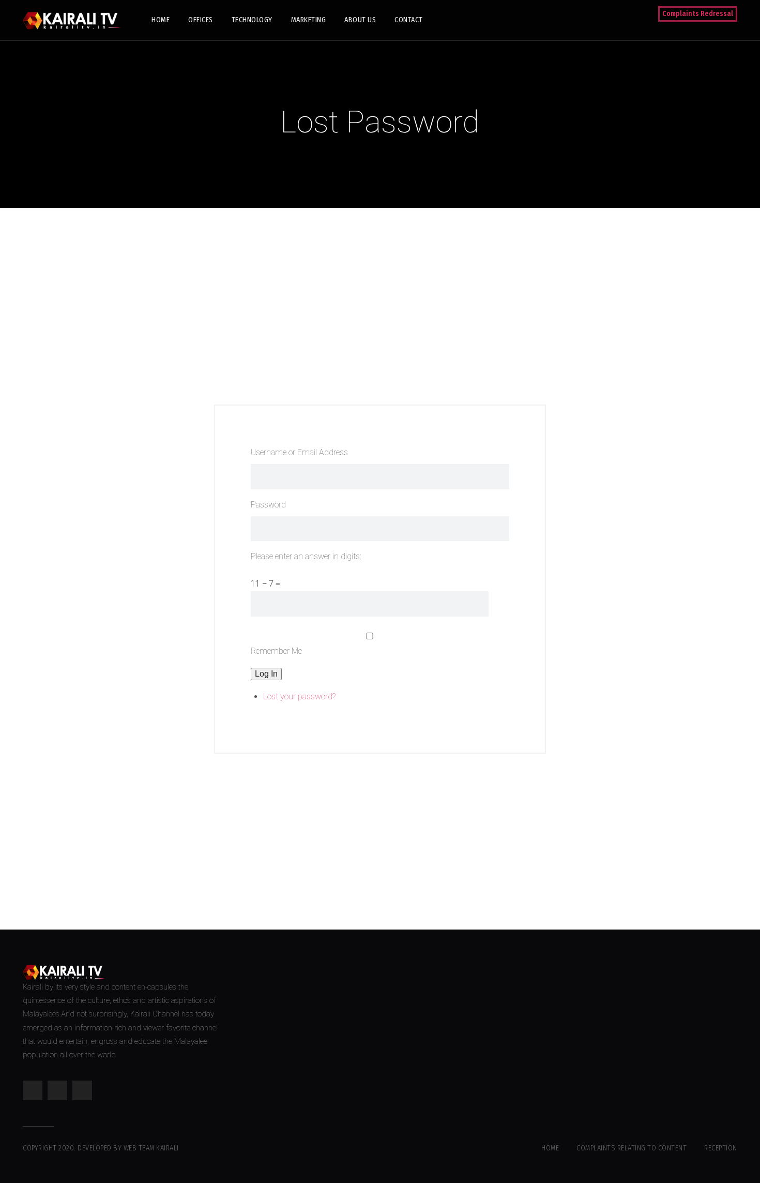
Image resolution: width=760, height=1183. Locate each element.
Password (268, 505)
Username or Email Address (299, 452)
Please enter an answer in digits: (306, 556)
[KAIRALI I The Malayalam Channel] (75, 20)
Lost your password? (299, 696)
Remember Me (276, 651)
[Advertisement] (380, 306)
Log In (266, 673)
